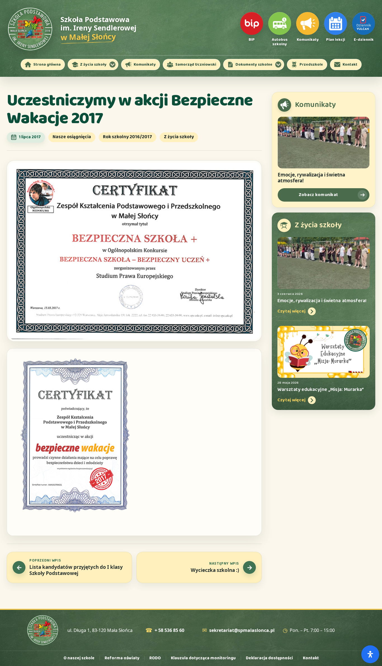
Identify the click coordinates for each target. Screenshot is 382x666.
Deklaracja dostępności (269, 658)
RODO (155, 658)
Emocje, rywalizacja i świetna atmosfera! (311, 177)
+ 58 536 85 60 (169, 630)
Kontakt (311, 658)
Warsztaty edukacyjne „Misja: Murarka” (320, 389)
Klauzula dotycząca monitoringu (203, 658)
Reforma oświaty (122, 658)
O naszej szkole (79, 658)
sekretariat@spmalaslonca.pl (242, 630)
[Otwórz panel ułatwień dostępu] (370, 654)
